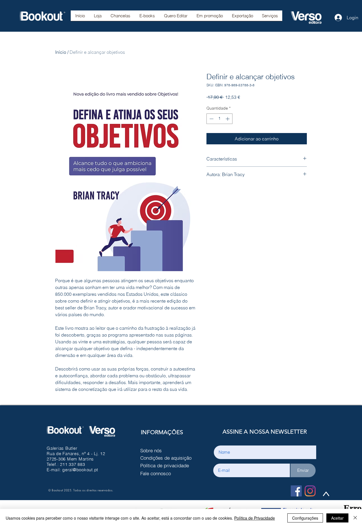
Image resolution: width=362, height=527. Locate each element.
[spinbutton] (219, 119)
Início (60, 52)
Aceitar (337, 518)
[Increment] (228, 119)
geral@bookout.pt (80, 469)
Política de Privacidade (254, 518)
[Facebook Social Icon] (296, 490)
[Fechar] (355, 517)
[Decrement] (210, 119)
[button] (120, 17)
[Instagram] (310, 490)
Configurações (305, 518)
